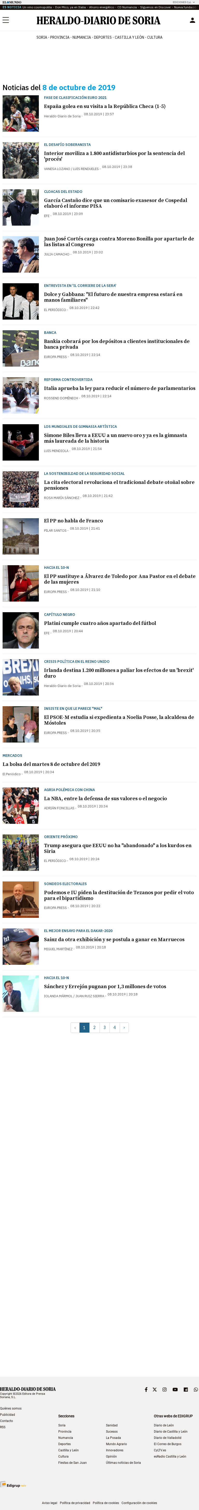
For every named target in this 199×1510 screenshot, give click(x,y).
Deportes (64, 1444)
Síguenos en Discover (155, 7)
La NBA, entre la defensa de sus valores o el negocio (105, 799)
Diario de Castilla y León (171, 1431)
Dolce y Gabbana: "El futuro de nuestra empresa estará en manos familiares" (113, 297)
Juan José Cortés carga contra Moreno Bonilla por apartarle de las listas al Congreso (119, 242)
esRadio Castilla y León (170, 1456)
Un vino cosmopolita (37, 7)
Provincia (65, 1431)
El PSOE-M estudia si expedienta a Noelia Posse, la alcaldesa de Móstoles (119, 720)
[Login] (192, 20)
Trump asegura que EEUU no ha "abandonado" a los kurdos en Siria (117, 848)
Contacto (6, 1421)
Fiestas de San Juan (72, 1463)
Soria (62, 1425)
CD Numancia (127, 7)
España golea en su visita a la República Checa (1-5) (105, 106)
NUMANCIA (82, 37)
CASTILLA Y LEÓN (129, 37)
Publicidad (7, 1415)
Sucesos (112, 1431)
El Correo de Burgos (167, 1444)
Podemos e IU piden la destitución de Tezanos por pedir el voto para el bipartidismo (119, 895)
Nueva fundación (186, 7)
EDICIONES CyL (182, 2)
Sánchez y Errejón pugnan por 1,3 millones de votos (105, 986)
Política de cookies (106, 1503)
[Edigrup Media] (13, 1484)
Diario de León (164, 1425)
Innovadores (114, 1450)
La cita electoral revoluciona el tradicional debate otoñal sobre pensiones (119, 485)
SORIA (42, 37)
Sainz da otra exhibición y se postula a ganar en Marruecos (114, 939)
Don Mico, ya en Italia (70, 7)
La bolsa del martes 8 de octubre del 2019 (51, 764)
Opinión (111, 1456)
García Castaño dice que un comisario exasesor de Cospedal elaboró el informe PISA (115, 203)
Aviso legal (49, 1503)
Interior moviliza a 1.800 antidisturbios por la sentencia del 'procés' (114, 156)
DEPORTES (103, 37)
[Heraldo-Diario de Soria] (98, 20)
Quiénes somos (11, 1408)
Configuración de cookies (139, 1503)
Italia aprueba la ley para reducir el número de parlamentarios (119, 388)
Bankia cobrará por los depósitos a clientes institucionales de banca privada (117, 344)
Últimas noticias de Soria (123, 1463)
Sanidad (112, 1425)
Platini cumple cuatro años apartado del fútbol (100, 623)
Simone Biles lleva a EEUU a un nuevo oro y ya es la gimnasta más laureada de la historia (115, 438)
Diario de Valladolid (167, 1438)
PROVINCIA (59, 37)
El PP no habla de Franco (73, 521)
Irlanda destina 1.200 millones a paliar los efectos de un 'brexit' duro (119, 673)
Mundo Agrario (116, 1444)
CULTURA (154, 37)
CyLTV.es (160, 1450)
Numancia (65, 1438)
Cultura (63, 1456)
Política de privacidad (75, 1503)
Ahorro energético (101, 7)
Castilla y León (68, 1450)
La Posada (113, 1438)
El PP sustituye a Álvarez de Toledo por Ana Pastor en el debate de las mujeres (120, 579)
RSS (2, 1427)
